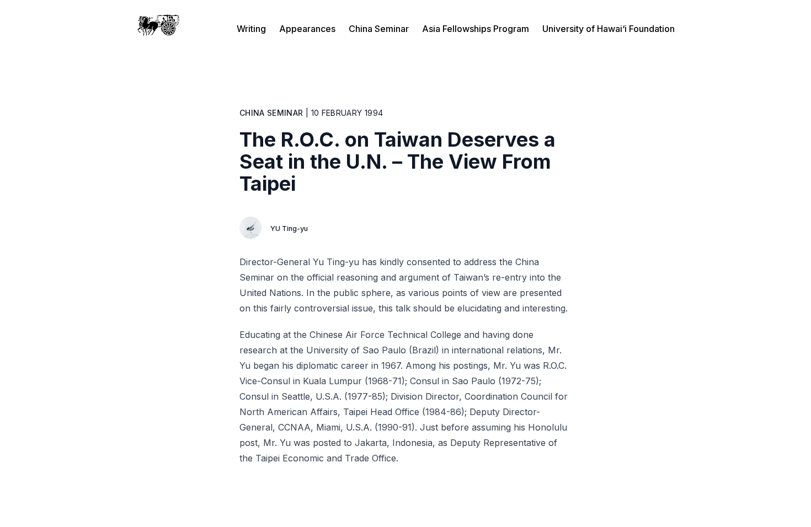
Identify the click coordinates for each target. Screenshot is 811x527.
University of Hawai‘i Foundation (608, 28)
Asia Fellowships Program (475, 28)
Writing (251, 28)
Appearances (307, 28)
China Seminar (379, 28)
